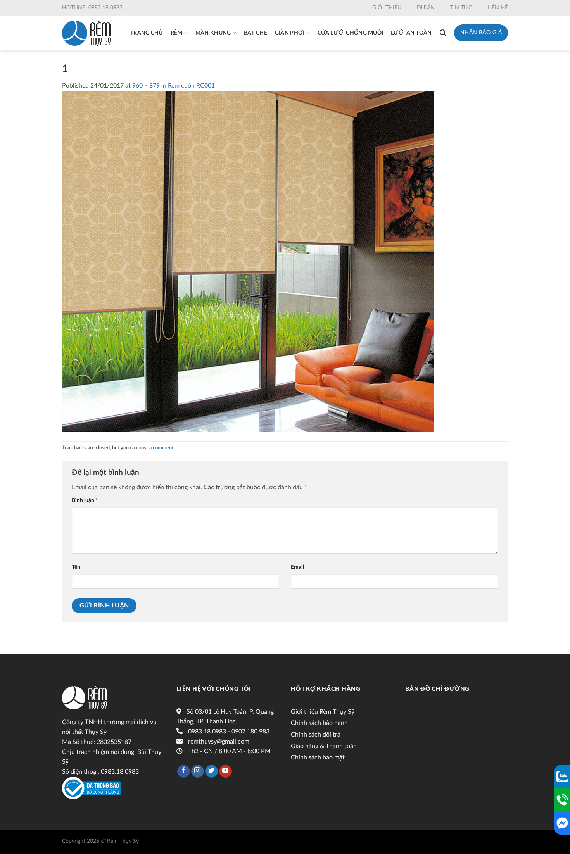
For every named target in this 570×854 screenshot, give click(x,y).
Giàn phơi (290, 33)
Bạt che (255, 33)
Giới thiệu (386, 7)
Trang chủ (146, 33)
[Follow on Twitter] (211, 771)
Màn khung (213, 33)
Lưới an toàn (411, 33)
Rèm (177, 33)
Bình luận (85, 500)
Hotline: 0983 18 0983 (92, 7)
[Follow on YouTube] (225, 771)
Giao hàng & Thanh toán (324, 746)
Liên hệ (497, 7)
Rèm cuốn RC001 (191, 86)
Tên (76, 567)
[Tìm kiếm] (443, 32)
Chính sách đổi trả (315, 735)
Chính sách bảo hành (319, 723)
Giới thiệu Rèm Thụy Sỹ (322, 712)
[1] (248, 261)
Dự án (426, 7)
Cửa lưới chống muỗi (350, 33)
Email (297, 567)
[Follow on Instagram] (197, 771)
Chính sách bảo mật (318, 757)
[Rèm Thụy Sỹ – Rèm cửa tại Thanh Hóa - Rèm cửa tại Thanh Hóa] (86, 33)
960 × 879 (146, 86)
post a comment (156, 447)
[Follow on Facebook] (183, 771)
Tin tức (461, 7)
